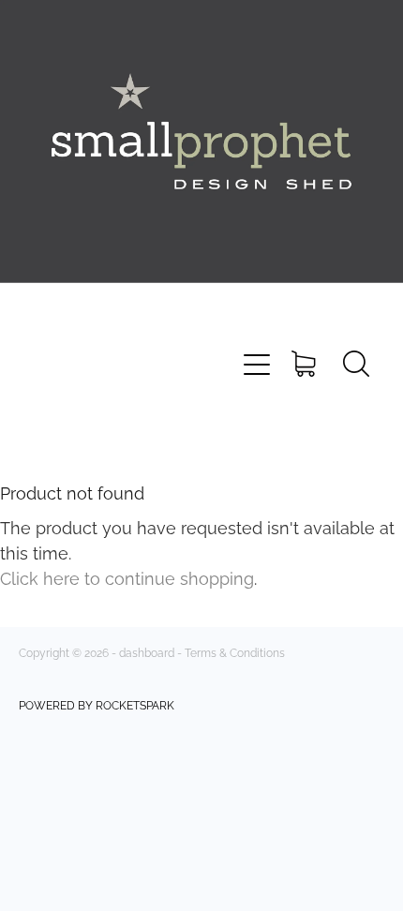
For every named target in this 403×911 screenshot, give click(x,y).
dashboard (146, 652)
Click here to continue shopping (127, 577)
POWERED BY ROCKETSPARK (96, 704)
